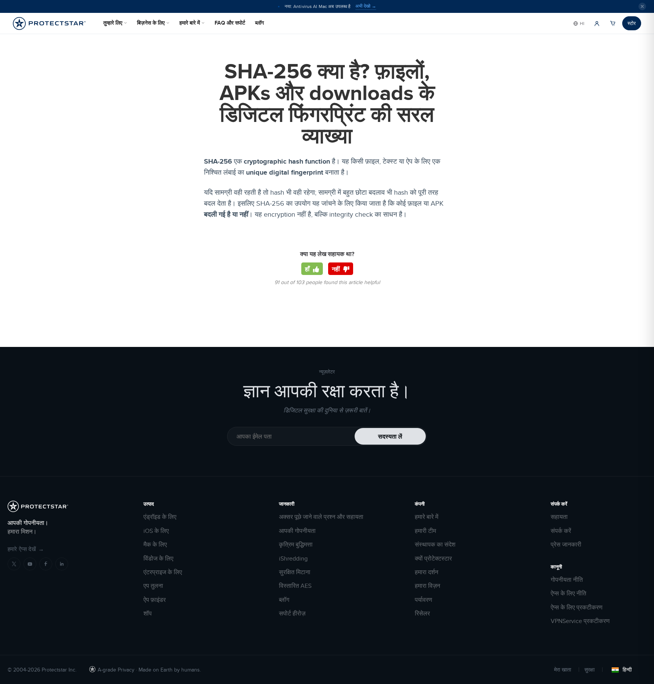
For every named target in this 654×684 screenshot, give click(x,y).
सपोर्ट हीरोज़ (292, 613)
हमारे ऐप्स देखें (26, 549)
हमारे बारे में (189, 23)
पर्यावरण (423, 600)
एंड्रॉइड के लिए (159, 517)
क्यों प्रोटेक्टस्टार (433, 558)
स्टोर (632, 23)
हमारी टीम (425, 531)
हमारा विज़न (427, 586)
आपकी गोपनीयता (297, 531)
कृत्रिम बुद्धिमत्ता (296, 544)
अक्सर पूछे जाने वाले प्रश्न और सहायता (321, 517)
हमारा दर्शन (426, 572)
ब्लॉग (259, 23)
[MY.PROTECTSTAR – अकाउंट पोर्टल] (596, 23)
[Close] (642, 6)
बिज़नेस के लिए (151, 23)
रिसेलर (422, 613)
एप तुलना (153, 586)
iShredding (293, 558)
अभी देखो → (365, 6)
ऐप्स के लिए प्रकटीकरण (577, 607)
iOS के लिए (156, 531)
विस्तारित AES (295, 586)
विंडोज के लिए (158, 558)
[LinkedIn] (61, 564)
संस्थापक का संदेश (435, 544)
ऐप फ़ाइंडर (154, 600)
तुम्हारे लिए (112, 23)
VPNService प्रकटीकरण (580, 621)
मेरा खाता (562, 669)
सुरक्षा (589, 669)
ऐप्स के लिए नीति (568, 593)
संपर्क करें (561, 531)
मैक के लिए (155, 544)
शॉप (147, 613)
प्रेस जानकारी (566, 544)
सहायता (559, 517)
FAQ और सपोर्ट (230, 23)
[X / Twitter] (14, 564)
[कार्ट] (612, 23)
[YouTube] (29, 564)
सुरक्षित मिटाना (294, 572)
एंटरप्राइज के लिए (162, 572)
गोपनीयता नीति (567, 580)
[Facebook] (45, 564)
